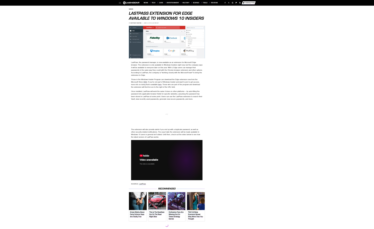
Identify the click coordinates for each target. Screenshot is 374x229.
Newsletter (250, 2)
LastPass (142, 184)
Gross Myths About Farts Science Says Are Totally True (137, 214)
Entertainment (173, 3)
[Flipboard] (236, 2)
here (160, 84)
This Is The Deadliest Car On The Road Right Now (156, 214)
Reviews (214, 3)
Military (186, 3)
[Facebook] (225, 2)
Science (196, 3)
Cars (161, 3)
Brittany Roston (136, 23)
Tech (154, 3)
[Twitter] (228, 2)
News (146, 3)
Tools (205, 3)
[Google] (232, 2)
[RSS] (240, 2)
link (145, 82)
